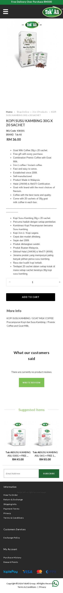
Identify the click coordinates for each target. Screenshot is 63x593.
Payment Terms (12, 508)
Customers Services (15, 529)
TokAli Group (29, 583)
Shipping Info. (10, 504)
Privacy (7, 513)
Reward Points (11, 562)
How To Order (11, 495)
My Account (10, 549)
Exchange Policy (12, 537)
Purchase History (12, 557)
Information (10, 486)
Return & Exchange (13, 499)
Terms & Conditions (14, 517)
